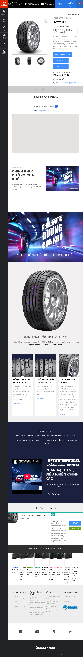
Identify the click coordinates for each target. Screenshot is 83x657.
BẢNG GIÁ (60, 60)
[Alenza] (23, 559)
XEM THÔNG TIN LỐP (62, 54)
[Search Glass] (56, 106)
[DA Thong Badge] (70, 607)
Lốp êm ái (15, 596)
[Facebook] (73, 14)
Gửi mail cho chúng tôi (72, 83)
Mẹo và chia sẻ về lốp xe (53, 606)
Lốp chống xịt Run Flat (18, 606)
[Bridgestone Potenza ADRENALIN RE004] (29, 37)
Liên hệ (48, 611)
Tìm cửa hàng (60, 4)
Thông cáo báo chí (67, 599)
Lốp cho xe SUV (16, 601)
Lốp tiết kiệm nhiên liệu (19, 599)
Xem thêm (16, 403)
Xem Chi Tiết (75, 528)
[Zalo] (70, 631)
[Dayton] (68, 559)
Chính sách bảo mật (51, 603)
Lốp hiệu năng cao (17, 604)
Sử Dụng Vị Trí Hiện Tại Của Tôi (46, 110)
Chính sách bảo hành (52, 601)
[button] (4, 12)
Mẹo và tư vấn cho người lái (54, 609)
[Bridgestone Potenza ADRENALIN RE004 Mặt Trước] (29, 61)
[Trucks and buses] (75, 559)
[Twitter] (76, 14)
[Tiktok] (54, 631)
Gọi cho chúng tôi (61, 82)
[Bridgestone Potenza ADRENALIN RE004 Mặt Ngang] (41, 61)
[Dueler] (38, 559)
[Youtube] (37, 631)
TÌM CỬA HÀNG (53, 494)
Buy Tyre (60, 66)
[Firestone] (60, 559)
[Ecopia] (31, 559)
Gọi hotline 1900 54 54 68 (71, 4)
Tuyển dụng (65, 601)
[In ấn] (78, 14)
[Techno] (53, 559)
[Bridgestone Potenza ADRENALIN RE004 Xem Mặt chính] (18, 61)
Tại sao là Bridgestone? (69, 596)
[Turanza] (16, 559)
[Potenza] (45, 559)
